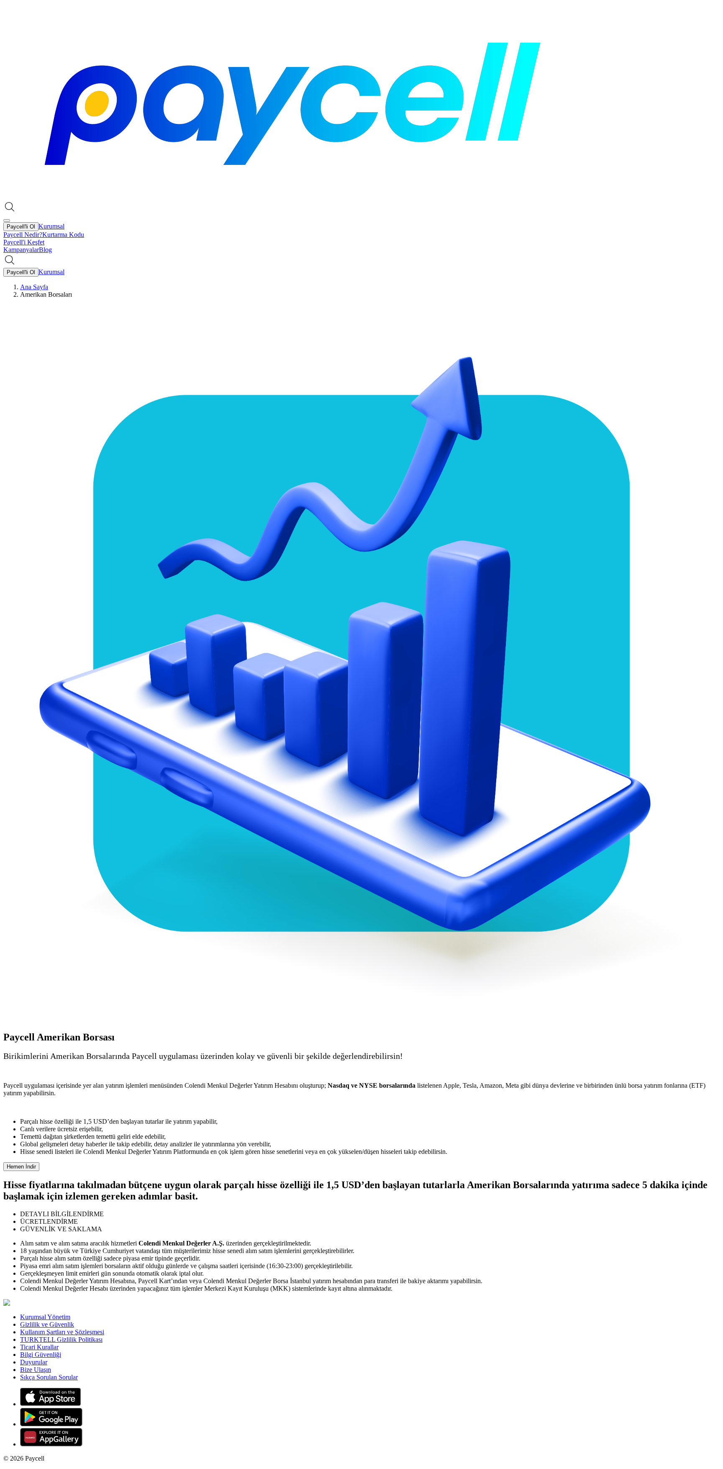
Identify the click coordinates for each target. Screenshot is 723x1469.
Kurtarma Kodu (63, 234)
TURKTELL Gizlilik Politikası (61, 1339)
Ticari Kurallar (39, 1347)
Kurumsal (51, 226)
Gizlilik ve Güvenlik (47, 1324)
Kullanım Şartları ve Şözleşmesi (62, 1331)
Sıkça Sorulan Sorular (49, 1377)
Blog (45, 249)
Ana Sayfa (34, 286)
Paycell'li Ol (21, 226)
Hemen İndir (21, 1166)
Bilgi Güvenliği (40, 1354)
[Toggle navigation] (6, 220)
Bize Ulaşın (35, 1369)
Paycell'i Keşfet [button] (23, 242)
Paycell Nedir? (22, 234)
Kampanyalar (21, 249)
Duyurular (33, 1362)
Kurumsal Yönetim (45, 1316)
